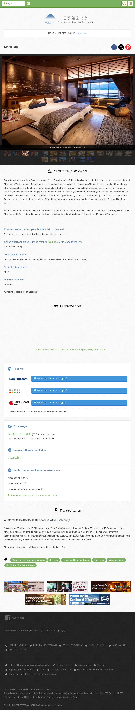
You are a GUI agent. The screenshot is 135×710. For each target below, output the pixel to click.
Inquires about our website (21, 669)
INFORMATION (119, 645)
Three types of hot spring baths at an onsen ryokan (33, 495)
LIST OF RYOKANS (66, 33)
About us (101, 665)
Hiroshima (99, 560)
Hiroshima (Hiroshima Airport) (20, 565)
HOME (51, 33)
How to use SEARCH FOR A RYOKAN (95, 669)
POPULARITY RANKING (45, 645)
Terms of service (64, 665)
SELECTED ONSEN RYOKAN (67, 19)
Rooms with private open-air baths (28, 560)
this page (53, 241)
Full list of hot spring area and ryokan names (30, 665)
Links (42, 669)
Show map (63, 520)
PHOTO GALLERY (18, 649)
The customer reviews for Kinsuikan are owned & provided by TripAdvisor (70, 349)
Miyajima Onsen (116, 560)
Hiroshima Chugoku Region (76, 560)
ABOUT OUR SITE (97, 645)
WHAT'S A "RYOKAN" (73, 645)
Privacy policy (84, 665)
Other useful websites (61, 669)
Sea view (53, 560)
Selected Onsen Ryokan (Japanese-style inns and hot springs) (35, 630)
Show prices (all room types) (50, 378)
